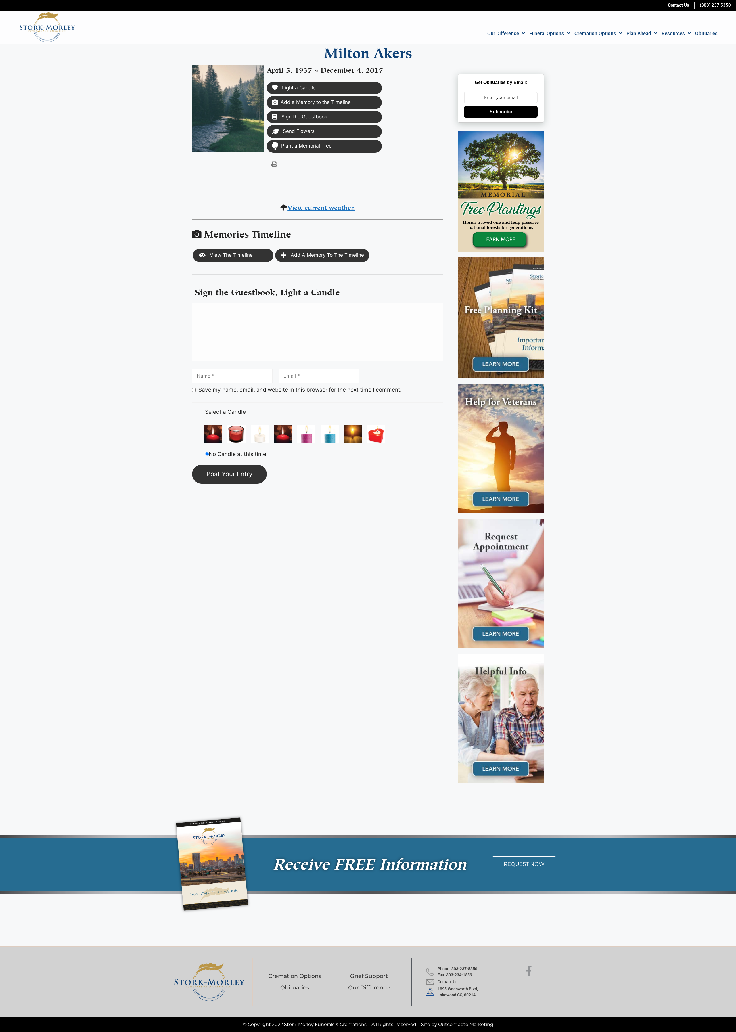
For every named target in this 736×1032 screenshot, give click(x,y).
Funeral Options (546, 33)
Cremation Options (595, 33)
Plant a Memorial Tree (306, 146)
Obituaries (706, 33)
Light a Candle (298, 88)
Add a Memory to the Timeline (316, 102)
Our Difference (503, 33)
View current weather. (321, 206)
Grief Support (369, 976)
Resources (673, 33)
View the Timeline (230, 255)
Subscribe (501, 111)
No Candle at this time (237, 454)
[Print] (274, 164)
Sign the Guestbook (303, 117)
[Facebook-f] (528, 971)
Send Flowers (298, 131)
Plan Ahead (638, 33)
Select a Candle (225, 412)
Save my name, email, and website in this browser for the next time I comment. (300, 389)
